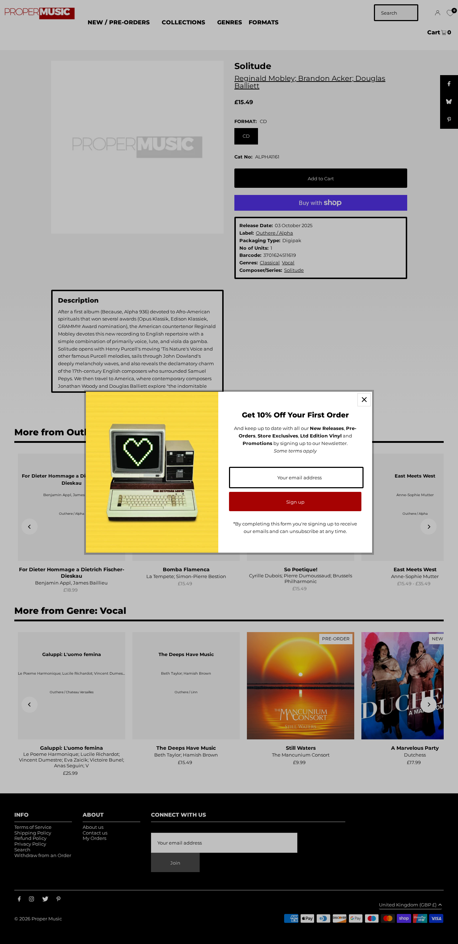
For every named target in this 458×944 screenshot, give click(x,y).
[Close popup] (364, 399)
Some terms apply (295, 451)
